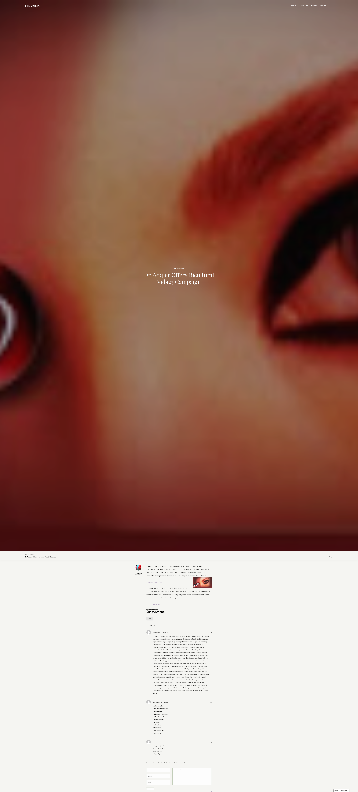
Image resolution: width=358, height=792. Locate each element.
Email (150, 776)
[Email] (158, 612)
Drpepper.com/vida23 (154, 582)
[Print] (161, 612)
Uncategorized (179, 269)
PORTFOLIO (303, 6)
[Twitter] (150, 612)
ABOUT (293, 6)
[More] (163, 612)
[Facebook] (148, 612)
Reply (211, 632)
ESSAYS (323, 6)
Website (150, 782)
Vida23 (149, 619)
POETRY (314, 6)
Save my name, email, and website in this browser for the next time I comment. (178, 789)
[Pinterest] (155, 612)
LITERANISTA (32, 5)
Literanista (156, 604)
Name (150, 770)
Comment (177, 770)
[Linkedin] (153, 612)
